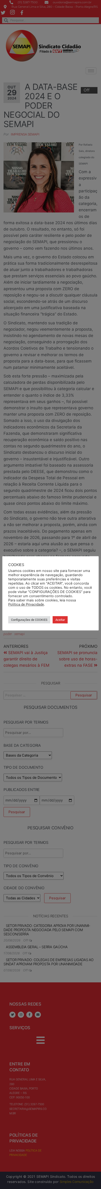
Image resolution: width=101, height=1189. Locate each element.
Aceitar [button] (60, 620)
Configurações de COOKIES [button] (29, 620)
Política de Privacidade (26, 604)
